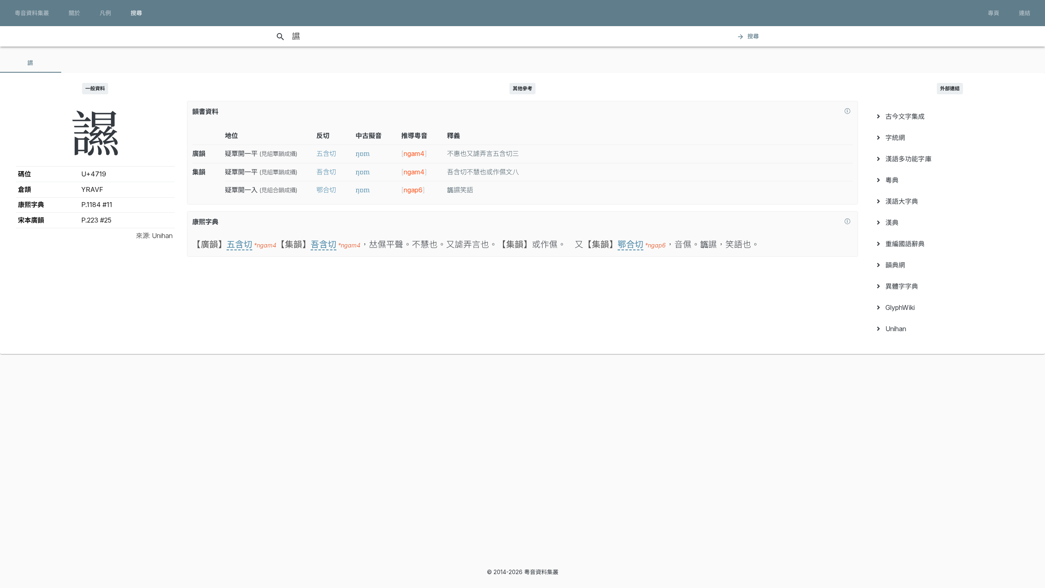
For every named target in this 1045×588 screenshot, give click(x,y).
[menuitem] (950, 116)
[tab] (30, 63)
